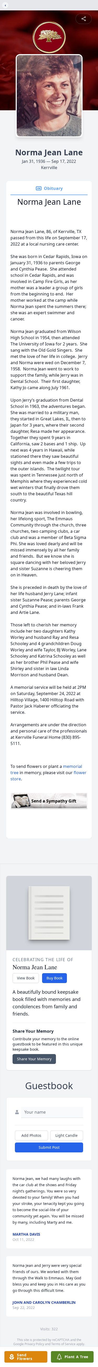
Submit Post (49, 1147)
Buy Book (54, 977)
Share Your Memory (34, 1058)
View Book (25, 977)
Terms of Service (63, 1344)
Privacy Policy (34, 1344)
